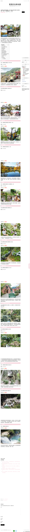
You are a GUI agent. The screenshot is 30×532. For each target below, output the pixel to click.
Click (29, 266)
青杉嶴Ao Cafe (4, 55)
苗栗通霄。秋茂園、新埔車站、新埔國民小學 (8, 468)
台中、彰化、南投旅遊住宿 (26, 68)
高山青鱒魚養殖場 (4, 54)
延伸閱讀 (4, 58)
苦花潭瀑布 (3, 57)
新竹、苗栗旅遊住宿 (3, 12)
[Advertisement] (10, 19)
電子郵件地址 (2, 519)
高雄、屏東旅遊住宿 (25, 74)
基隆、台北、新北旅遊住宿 (26, 69)
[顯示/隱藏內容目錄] (8, 44)
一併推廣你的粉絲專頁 (24, 81)
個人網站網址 (2, 522)
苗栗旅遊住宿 (5, 500)
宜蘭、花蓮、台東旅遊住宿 (26, 70)
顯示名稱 (2, 516)
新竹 (3, 500)
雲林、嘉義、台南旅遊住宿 (26, 73)
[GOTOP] (16, 531)
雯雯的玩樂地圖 (15, 4)
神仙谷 (3, 56)
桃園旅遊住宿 (24, 72)
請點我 (6, 66)
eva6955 (7, 12)
